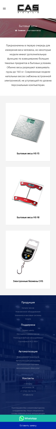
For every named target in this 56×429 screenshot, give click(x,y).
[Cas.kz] (28, 8)
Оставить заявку (28, 425)
